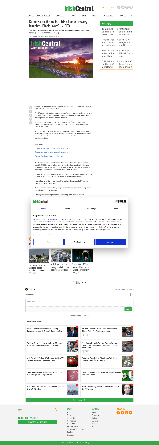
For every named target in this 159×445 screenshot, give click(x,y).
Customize (78, 242)
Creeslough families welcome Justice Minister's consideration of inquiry (38, 269)
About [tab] (116, 209)
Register (70, 432)
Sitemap (70, 435)
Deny (48, 242)
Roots (94, 426)
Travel (94, 423)
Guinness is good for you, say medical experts (51, 152)
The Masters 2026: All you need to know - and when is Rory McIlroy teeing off (81, 268)
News (94, 412)
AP (77, 163)
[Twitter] (123, 7)
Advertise (71, 423)
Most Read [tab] (106, 23)
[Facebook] (118, 7)
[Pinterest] (131, 7)
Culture (95, 421)
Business (95, 415)
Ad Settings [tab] (91, 209)
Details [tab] (67, 209)
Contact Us (71, 421)
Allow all (110, 242)
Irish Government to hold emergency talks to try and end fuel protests (60, 267)
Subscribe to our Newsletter (37, 422)
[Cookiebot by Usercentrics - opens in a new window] (116, 201)
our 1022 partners (46, 219)
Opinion (95, 418)
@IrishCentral (44, 36)
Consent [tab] (43, 209)
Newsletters (108, 7)
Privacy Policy (72, 426)
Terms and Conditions (75, 429)
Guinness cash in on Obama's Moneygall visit (51, 148)
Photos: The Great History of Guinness (49, 156)
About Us (71, 418)
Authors (70, 412)
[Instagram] (127, 7)
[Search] (132, 16)
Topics (69, 415)
